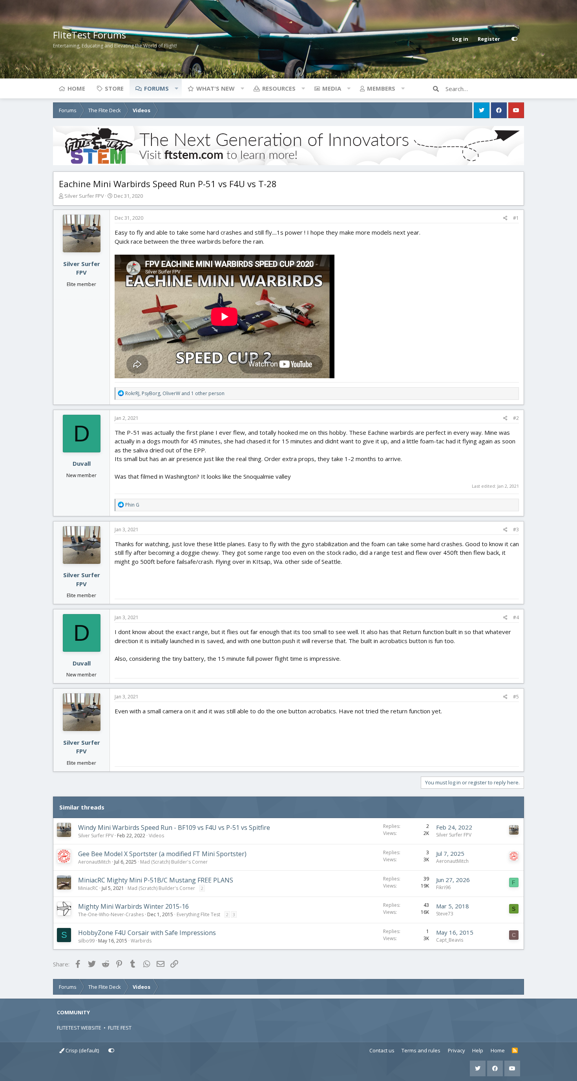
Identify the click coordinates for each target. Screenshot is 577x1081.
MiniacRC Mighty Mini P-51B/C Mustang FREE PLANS (155, 880)
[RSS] (514, 1051)
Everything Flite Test (198, 914)
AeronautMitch (94, 862)
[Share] (505, 218)
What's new (215, 88)
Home (76, 88)
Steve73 (444, 913)
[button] (176, 88)
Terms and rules (421, 1050)
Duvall (82, 463)
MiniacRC (88, 888)
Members (381, 88)
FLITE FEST (119, 1027)
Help (477, 1050)
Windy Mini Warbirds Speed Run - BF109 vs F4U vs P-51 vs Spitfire (174, 827)
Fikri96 (443, 887)
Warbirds (141, 940)
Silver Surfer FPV (84, 195)
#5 (516, 696)
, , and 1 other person (175, 393)
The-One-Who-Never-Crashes (111, 914)
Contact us (381, 1050)
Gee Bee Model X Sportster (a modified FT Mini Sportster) (162, 853)
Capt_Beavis (449, 940)
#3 (516, 529)
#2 (516, 418)
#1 (516, 218)
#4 (516, 617)
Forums (156, 88)
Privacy (456, 1050)
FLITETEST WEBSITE (79, 1027)
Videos (156, 835)
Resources (279, 88)
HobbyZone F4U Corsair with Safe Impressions (147, 932)
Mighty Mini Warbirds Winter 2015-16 (133, 906)
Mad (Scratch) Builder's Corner (174, 862)
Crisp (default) (81, 1050)
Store (114, 88)
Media (331, 88)
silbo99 (86, 940)
